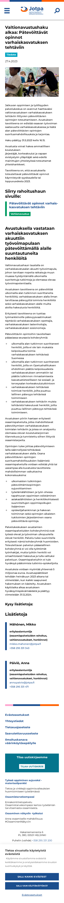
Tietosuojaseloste (17, 727)
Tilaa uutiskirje (32, 766)
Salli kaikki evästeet (32, 876)
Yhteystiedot (14, 721)
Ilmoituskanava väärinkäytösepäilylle (20, 741)
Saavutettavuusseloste (21, 733)
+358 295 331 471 (19, 686)
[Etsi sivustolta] (57, 10)
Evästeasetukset (17, 715)
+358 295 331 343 (19, 648)
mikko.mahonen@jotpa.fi (25, 643)
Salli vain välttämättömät (32, 886)
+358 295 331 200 (42, 840)
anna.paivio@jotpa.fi (22, 682)
